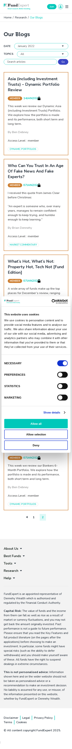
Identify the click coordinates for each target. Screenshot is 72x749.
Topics (8, 54)
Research (21, 17)
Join (51, 7)
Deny (36, 445)
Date (7, 46)
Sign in (60, 6)
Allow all (36, 423)
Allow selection (36, 434)
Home (8, 17)
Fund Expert (17, 7)
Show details (51, 412)
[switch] (62, 375)
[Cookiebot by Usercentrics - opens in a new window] (52, 301)
